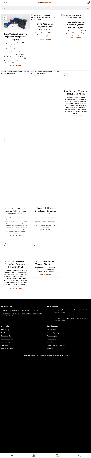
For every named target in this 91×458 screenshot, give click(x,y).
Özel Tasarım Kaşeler (7, 348)
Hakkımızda (50, 348)
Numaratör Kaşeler (6, 342)
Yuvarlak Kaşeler (6, 336)
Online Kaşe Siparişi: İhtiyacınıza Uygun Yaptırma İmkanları (46, 27)
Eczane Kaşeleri (25, 310)
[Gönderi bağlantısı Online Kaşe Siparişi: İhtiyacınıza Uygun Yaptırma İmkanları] (45, 17)
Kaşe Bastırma (6, 313)
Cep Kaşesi (4, 332)
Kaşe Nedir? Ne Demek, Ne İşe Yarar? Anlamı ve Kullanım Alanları (15, 264)
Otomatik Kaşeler (6, 329)
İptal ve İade (50, 342)
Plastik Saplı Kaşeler (7, 339)
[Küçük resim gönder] (49, 311)
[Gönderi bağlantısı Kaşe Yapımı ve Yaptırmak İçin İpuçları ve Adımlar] (75, 79)
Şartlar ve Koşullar (52, 336)
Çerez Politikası (51, 339)
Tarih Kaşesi (4, 345)
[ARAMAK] (88, 8)
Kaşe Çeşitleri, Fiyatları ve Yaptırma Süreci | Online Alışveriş (15, 37)
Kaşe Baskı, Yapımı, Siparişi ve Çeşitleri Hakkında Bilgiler (75, 25)
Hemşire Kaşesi (35, 310)
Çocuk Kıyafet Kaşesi (7, 316)
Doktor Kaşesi (15, 310)
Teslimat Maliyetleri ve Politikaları (56, 345)
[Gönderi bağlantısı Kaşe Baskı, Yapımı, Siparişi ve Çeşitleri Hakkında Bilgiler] (75, 16)
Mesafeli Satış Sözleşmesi (54, 332)
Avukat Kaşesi (5, 310)
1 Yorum (63, 312)
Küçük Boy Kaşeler (26, 313)
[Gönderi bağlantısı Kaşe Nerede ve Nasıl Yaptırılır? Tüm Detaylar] (45, 249)
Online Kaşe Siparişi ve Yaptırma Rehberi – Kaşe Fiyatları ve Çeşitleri (15, 211)
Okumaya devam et (16, 65)
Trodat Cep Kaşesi (37, 313)
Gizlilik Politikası (51, 329)
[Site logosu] (45, 2)
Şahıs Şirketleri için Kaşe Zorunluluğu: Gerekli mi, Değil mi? (45, 211)
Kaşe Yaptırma (15, 313)
